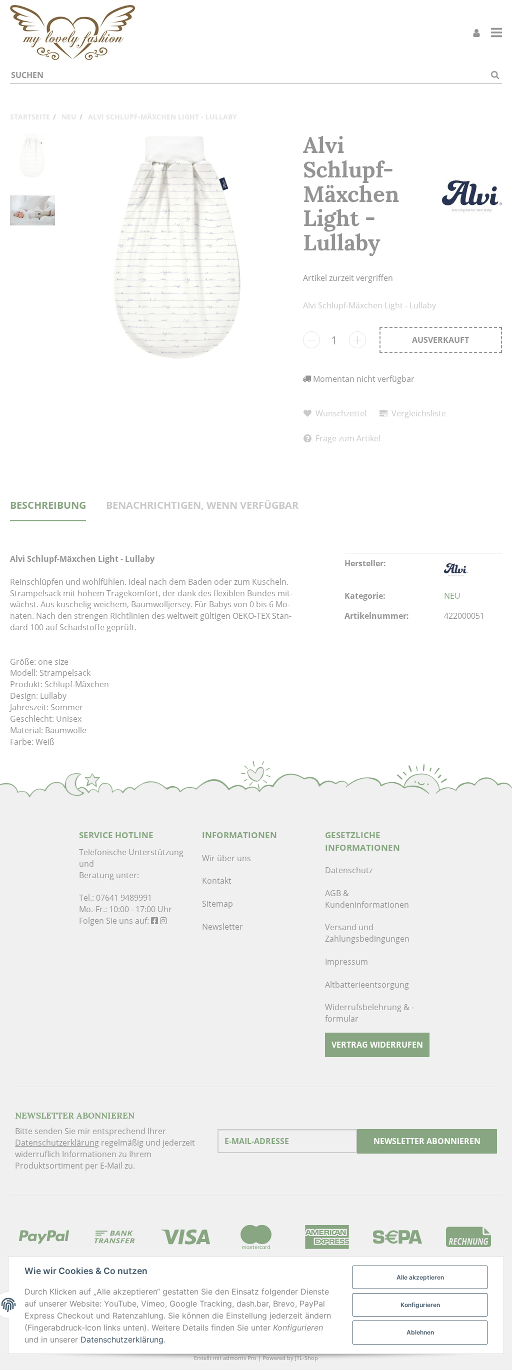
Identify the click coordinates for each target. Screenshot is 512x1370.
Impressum (346, 961)
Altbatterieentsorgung (367, 984)
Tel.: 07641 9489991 (115, 897)
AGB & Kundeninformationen (367, 899)
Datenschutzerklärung (57, 1142)
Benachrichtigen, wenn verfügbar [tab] (202, 505)
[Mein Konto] (476, 32)
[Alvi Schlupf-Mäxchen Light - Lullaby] (179, 247)
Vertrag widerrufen (377, 1044)
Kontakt (217, 880)
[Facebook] (154, 920)
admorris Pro (239, 1358)
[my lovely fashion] (72, 32)
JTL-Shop (306, 1358)
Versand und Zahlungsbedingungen (367, 933)
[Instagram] (163, 920)
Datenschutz (348, 870)
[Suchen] (495, 75)
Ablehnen (420, 1332)
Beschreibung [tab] (48, 505)
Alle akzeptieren (420, 1277)
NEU (452, 595)
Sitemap (217, 903)
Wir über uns (226, 858)
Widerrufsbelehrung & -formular (369, 1013)
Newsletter (222, 926)
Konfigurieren (420, 1305)
